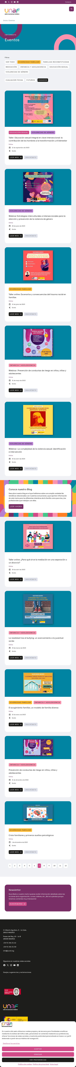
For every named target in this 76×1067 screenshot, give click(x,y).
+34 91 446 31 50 (9, 947)
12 (66, 866)
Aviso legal (54, 1064)
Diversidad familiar (29, 62)
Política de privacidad (41, 1064)
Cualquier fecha (14, 80)
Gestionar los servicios (11, 1043)
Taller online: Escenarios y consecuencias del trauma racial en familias (37, 296)
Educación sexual (59, 67)
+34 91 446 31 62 (9, 943)
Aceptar (38, 1049)
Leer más (14, 157)
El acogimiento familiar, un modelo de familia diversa (33, 707)
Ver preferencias (38, 1060)
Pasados (42, 80)
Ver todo (10, 62)
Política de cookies (25, 1064)
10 (54, 866)
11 (60, 866)
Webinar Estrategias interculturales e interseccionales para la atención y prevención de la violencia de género (37, 217)
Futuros (31, 80)
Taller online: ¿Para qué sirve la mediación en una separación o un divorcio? (38, 561)
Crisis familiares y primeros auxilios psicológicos (31, 835)
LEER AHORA (16, 506)
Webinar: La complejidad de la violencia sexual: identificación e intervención (37, 450)
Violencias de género (17, 72)
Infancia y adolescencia (33, 67)
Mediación (11, 67)
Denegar (38, 1054)
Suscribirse (16, 904)
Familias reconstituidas (56, 62)
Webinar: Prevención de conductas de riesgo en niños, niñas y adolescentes (37, 372)
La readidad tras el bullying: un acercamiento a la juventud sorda (36, 639)
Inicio (5, 20)
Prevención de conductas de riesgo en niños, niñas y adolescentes (33, 771)
